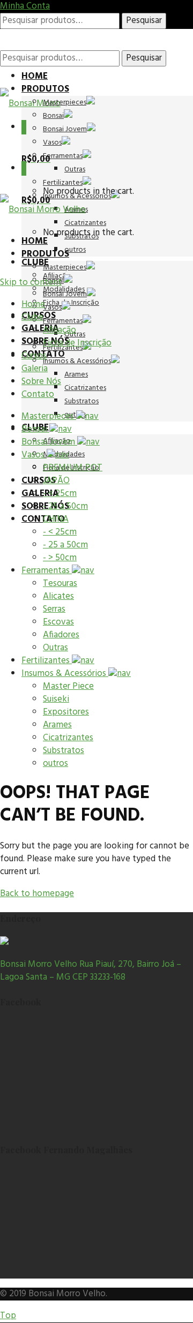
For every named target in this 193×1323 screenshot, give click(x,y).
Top (8, 1316)
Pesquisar (144, 20)
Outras (74, 169)
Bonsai (53, 116)
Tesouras (60, 583)
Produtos (45, 89)
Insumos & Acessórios (77, 361)
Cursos (38, 480)
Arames (76, 375)
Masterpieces (64, 102)
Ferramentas (63, 156)
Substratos (81, 401)
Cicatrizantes (85, 388)
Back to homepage (37, 893)
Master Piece (68, 686)
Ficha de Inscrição (71, 303)
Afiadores (61, 635)
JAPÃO (56, 480)
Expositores (66, 712)
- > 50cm (60, 558)
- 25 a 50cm (65, 506)
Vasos (52, 143)
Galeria (40, 328)
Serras (54, 609)
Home (34, 76)
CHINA (56, 519)
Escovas (58, 622)
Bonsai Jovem (65, 129)
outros (75, 250)
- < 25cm (60, 493)
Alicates (58, 596)
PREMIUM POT (72, 468)
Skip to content (31, 282)
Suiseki (56, 699)
